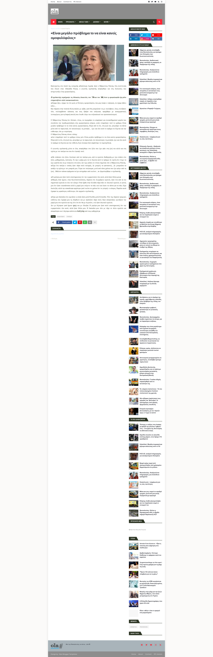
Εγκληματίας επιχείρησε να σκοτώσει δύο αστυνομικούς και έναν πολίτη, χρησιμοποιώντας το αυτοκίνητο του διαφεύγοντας (151, 255)
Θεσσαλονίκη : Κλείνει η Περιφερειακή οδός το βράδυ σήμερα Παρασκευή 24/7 (149, 513)
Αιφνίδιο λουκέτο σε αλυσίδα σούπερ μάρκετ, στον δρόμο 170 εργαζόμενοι (151, 437)
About (59, 2)
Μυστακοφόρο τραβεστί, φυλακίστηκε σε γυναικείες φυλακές (149, 310)
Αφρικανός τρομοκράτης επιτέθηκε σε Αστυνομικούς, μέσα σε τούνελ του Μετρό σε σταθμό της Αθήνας (150, 244)
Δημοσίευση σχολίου (57, 234)
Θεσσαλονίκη (143, 627)
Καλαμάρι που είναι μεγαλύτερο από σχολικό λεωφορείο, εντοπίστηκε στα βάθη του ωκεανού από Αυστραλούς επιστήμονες (150, 331)
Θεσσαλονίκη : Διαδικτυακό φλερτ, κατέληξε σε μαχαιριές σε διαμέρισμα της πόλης (150, 62)
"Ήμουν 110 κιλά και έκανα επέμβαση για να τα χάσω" (149, 573)
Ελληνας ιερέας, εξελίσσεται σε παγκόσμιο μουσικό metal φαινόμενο (150, 350)
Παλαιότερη (121, 239)
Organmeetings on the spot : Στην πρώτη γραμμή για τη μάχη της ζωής (151, 565)
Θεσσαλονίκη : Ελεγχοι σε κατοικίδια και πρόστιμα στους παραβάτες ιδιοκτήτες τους (150, 129)
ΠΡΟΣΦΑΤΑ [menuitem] (70, 22)
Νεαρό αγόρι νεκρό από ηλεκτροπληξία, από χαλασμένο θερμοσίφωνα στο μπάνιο (150, 465)
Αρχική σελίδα (55, 28)
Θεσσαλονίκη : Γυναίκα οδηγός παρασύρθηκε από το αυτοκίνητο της (150, 382)
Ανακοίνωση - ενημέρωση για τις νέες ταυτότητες (150, 138)
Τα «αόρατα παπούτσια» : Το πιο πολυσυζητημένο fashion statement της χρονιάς (151, 391)
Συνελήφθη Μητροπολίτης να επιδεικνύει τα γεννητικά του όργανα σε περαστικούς (150, 341)
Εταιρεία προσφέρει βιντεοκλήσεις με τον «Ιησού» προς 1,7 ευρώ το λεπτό (150, 411)
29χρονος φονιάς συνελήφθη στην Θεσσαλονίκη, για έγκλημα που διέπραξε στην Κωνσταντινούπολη (150, 53)
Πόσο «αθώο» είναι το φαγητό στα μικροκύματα (150, 612)
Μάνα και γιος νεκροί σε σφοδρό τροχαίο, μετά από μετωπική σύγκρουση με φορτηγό (151, 120)
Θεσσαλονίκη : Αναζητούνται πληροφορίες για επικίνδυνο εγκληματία (149, 72)
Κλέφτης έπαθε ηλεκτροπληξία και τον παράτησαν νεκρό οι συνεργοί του (150, 215)
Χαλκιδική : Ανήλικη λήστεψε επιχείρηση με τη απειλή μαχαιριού (149, 284)
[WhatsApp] (85, 222)
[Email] (90, 222)
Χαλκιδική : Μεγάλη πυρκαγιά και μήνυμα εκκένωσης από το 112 (151, 80)
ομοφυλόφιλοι (65, 28)
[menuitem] (53, 22)
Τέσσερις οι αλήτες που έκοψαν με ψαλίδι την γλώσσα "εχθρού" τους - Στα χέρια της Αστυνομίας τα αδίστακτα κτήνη (151, 428)
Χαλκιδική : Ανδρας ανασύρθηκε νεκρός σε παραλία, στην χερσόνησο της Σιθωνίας (151, 101)
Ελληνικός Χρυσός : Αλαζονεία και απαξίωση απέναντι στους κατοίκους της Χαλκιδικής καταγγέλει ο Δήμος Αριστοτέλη (150, 149)
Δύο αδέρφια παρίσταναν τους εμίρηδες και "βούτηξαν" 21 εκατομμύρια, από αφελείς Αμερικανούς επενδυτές (150, 401)
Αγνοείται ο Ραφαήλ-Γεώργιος (150, 109)
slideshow (133, 627)
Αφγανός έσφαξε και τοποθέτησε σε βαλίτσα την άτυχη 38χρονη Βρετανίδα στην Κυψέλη (151, 224)
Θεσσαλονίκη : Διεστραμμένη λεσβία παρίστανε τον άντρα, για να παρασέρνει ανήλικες (151, 319)
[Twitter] (75, 222)
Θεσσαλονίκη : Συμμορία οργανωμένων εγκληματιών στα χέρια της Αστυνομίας (150, 264)
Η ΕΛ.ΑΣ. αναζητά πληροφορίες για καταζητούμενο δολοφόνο (150, 233)
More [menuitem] (106, 22)
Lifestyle (69, 216)
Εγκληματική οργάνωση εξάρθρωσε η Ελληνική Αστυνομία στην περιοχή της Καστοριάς (149, 274)
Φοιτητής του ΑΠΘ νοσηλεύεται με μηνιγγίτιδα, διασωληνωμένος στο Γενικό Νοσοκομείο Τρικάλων (151, 584)
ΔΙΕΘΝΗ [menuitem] (96, 22)
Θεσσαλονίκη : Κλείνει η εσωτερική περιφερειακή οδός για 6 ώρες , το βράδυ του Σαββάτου (150, 160)
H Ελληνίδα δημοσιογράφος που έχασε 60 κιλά (151, 602)
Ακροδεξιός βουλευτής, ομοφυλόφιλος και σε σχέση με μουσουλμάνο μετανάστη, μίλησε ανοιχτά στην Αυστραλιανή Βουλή (150, 371)
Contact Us (67, 2)
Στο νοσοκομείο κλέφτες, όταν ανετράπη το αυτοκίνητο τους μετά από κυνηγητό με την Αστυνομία (150, 92)
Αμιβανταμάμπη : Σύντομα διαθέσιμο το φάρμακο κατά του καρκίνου (150, 555)
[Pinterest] (80, 222)
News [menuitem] (60, 22)
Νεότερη (54, 239)
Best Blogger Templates (68, 654)
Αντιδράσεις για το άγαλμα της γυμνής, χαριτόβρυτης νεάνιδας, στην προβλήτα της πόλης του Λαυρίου (151, 300)
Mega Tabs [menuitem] (83, 22)
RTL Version (77, 2)
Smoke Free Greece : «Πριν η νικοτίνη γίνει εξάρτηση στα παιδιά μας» (150, 546)
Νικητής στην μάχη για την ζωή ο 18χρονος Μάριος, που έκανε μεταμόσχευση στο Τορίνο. (151, 594)
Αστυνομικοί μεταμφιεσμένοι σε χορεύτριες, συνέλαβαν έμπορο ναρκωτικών (150, 360)
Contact (148, 654)
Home (53, 2)
